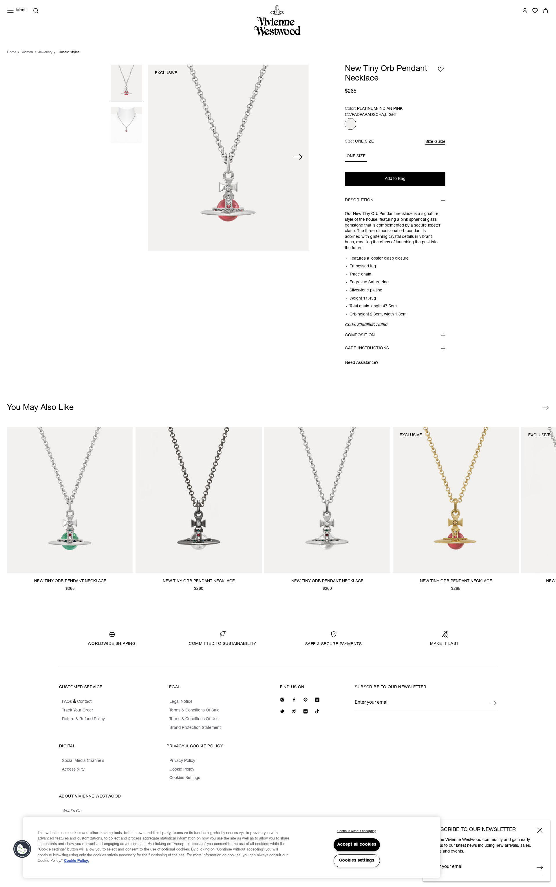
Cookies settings (356, 861)
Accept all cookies (356, 845)
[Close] (539, 830)
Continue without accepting (356, 831)
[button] (22, 849)
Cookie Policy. (76, 861)
